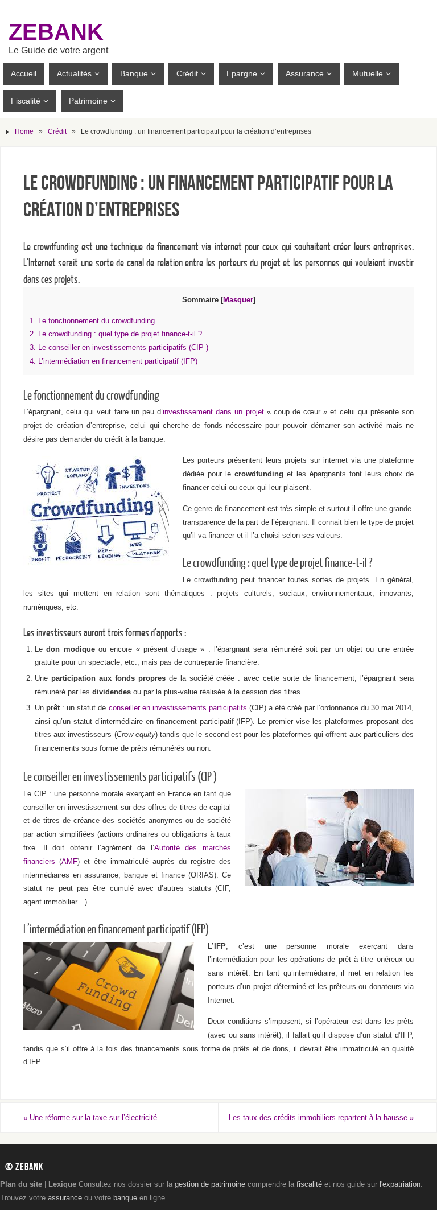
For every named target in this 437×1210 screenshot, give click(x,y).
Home (24, 131)
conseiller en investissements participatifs (178, 707)
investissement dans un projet (213, 412)
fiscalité (309, 1184)
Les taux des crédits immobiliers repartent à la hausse (321, 1117)
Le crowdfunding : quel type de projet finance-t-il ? (116, 334)
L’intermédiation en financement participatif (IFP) (113, 361)
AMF (69, 861)
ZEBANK (56, 32)
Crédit (57, 131)
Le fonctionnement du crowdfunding (92, 321)
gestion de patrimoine (210, 1184)
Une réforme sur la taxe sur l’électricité (90, 1117)
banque (125, 1197)
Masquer (238, 300)
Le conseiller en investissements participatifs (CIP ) (119, 348)
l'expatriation (400, 1184)
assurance (65, 1197)
